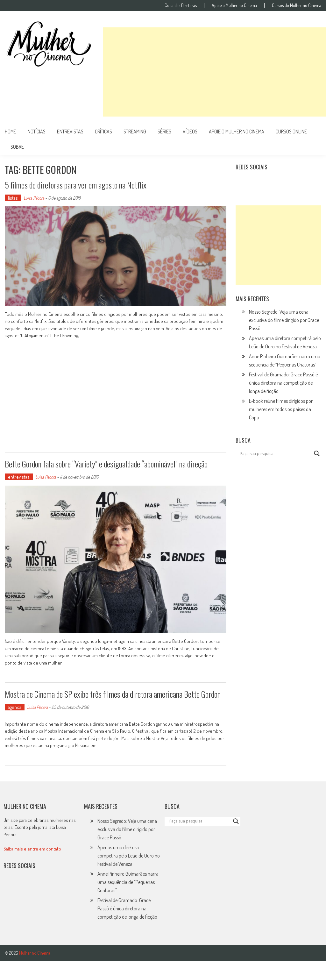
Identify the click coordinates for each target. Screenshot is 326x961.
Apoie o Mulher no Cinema (234, 5)
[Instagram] (243, 183)
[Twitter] (24, 886)
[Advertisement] (214, 72)
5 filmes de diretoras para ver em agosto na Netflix (75, 185)
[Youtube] (284, 183)
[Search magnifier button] (316, 453)
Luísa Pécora (34, 198)
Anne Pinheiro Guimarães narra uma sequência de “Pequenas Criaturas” (128, 882)
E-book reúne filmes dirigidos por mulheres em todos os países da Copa (281, 409)
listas (13, 198)
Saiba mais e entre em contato (32, 849)
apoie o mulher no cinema (236, 131)
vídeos (190, 131)
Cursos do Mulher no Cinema (296, 5)
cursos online (291, 131)
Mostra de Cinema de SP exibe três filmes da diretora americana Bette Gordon (113, 694)
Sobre (17, 147)
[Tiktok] (271, 183)
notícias (37, 131)
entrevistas (70, 131)
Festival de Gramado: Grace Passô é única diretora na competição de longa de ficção (283, 382)
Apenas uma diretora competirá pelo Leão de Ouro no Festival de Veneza (128, 855)
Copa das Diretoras (181, 5)
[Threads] (312, 183)
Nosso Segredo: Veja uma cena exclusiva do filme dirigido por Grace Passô (284, 320)
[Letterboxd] (257, 183)
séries (164, 131)
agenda (14, 707)
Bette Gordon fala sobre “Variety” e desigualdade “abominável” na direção (106, 464)
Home (10, 131)
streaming (135, 131)
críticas (103, 131)
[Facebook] (298, 183)
